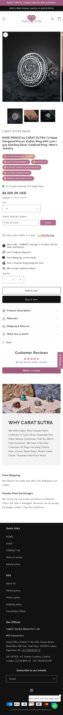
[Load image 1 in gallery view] (14, 116)
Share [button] (9, 342)
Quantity (6, 273)
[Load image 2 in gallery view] (31, 116)
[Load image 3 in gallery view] (47, 116)
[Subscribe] (53, 678)
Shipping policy (14, 604)
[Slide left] (3, 117)
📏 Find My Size (45, 235)
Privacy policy (13, 597)
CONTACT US (13, 550)
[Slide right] (59, 117)
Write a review (31, 370)
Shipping (5, 197)
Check (48, 222)
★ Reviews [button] (60, 360)
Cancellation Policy (15, 611)
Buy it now (31, 299)
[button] (3, 18)
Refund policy (13, 564)
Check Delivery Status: (14, 216)
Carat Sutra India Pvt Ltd (25, 709)
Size (4, 202)
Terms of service (14, 557)
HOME (9, 536)
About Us (11, 583)
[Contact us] (55, 706)
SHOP (9, 543)
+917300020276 (30, 650)
